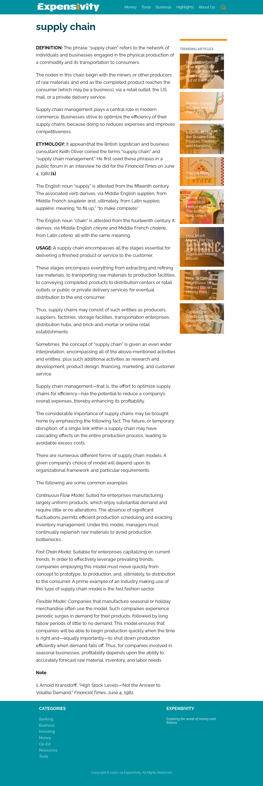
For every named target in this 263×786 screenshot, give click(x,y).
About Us (207, 7)
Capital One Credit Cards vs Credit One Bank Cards (200, 318)
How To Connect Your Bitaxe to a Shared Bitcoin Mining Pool (200, 285)
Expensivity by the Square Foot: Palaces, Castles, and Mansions (200, 139)
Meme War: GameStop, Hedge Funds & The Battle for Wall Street (200, 206)
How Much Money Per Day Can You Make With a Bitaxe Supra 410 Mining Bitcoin (201, 246)
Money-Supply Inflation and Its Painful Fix (199, 107)
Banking (46, 719)
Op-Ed (44, 744)
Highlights (185, 7)
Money (131, 7)
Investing (47, 731)
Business (163, 7)
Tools (146, 7)
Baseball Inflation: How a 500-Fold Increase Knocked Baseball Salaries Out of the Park (202, 71)
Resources (48, 750)
